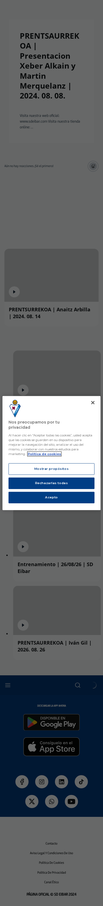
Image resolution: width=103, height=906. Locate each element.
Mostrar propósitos (51, 469)
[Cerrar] (93, 402)
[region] (51, 453)
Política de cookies (44, 454)
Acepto (51, 497)
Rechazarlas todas (51, 483)
